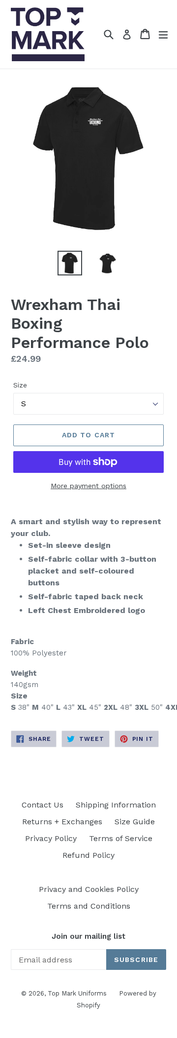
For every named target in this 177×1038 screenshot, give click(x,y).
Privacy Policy (51, 838)
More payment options (88, 486)
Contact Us (42, 804)
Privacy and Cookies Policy (89, 889)
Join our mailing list (88, 936)
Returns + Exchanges (62, 821)
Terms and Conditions (88, 906)
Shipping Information (116, 804)
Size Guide (135, 821)
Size (20, 385)
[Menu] (163, 34)
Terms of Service (120, 838)
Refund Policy (88, 855)
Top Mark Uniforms (77, 993)
